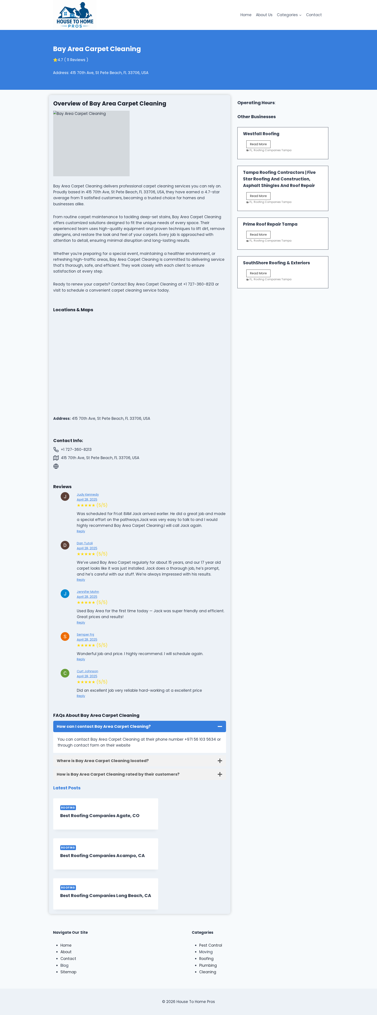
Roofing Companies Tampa (272, 150)
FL (251, 150)
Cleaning (207, 972)
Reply (81, 531)
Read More (260, 145)
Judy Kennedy (88, 494)
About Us (264, 14)
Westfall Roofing (261, 134)
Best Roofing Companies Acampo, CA (102, 855)
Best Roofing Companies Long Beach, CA (105, 895)
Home (246, 14)
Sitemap (68, 972)
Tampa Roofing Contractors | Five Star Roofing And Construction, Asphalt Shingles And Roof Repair (279, 178)
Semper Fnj (85, 634)
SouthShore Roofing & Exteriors (276, 263)
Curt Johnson (87, 671)
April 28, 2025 (87, 499)
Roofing (68, 807)
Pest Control (210, 945)
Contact (314, 14)
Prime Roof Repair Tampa (270, 224)
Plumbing (208, 965)
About (66, 951)
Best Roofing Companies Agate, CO (99, 816)
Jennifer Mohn (88, 592)
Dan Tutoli (85, 543)
